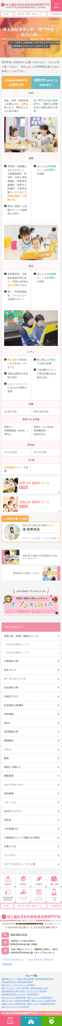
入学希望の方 (11, 828)
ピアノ (12, 43)
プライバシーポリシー (13, 959)
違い (47, 46)
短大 (32, 46)
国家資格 (28, 43)
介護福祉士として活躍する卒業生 (22, 837)
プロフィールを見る (31, 538)
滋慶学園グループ (8, 979)
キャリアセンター (13, 784)
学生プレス (10, 670)
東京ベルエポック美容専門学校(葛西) (16, 1001)
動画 (6, 758)
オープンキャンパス (15, 678)
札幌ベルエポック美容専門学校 (14, 1004)
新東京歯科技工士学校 (39, 988)
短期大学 (40, 46)
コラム (7, 749)
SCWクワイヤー (13, 811)
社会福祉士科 (11, 687)
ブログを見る (50, 538)
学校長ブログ (11, 696)
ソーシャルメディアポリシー (40, 959)
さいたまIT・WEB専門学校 (27, 994)
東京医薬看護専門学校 (44, 979)
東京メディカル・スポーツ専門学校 (15, 988)
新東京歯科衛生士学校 (10, 991)
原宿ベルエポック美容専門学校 (39, 998)
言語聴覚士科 (11, 731)
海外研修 (9, 793)
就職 (57, 43)
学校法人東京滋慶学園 (25, 979)
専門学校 (49, 43)
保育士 (19, 43)
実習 (41, 43)
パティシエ (10, 802)
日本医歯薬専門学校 (24, 982)
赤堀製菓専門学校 (8, 994)
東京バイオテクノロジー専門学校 (33, 991)
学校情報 (9, 714)
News (7, 722)
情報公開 (7, 964)
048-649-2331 (18, 934)
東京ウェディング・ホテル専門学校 (15, 1007)
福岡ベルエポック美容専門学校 (44, 1001)
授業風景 (9, 775)
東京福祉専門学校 (8, 982)
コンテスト (10, 855)
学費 (36, 43)
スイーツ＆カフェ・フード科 (19, 864)
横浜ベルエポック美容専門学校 (14, 998)
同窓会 (7, 819)
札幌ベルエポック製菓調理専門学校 (41, 1004)
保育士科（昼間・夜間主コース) (45, 39)
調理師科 (9, 740)
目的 (26, 46)
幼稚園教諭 (18, 46)
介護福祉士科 (11, 661)
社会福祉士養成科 (13, 705)
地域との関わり (12, 767)
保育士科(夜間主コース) (18, 644)
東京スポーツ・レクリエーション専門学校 (18, 985)
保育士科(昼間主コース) (18, 653)
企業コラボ (10, 846)
